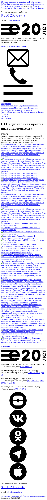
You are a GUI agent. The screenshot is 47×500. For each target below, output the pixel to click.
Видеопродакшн (13, 4)
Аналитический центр (20, 2)
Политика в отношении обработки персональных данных (23, 496)
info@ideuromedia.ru (14, 20)
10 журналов (6, 2)
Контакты (41, 8)
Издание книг (38, 4)
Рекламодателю (7, 8)
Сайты (3, 4)
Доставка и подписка (21, 8)
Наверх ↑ (4, 116)
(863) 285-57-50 (33, 381)
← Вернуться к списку (10, 346)
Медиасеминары (26, 4)
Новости (36, 6)
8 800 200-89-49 (13, 15)
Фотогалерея (6, 118)
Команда (33, 8)
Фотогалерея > (28, 110)
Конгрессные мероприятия (11, 6)
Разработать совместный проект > (14, 46)
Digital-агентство (35, 2)
